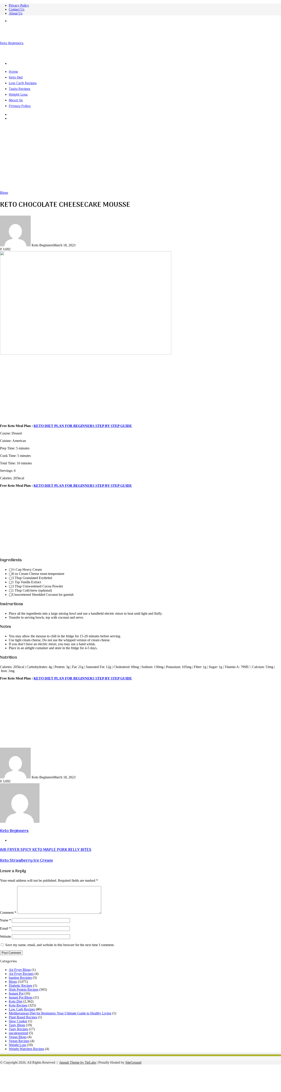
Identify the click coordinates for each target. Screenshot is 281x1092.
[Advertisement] (140, 158)
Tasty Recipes (19, 89)
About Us (15, 13)
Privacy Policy (19, 5)
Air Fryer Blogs (20, 970)
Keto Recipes (18, 1005)
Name (5, 920)
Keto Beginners (14, 831)
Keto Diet (16, 77)
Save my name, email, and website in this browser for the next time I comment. (59, 945)
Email (5, 928)
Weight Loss (18, 95)
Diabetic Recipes (20, 985)
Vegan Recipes (19, 1041)
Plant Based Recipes (23, 1017)
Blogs (4, 192)
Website (5, 936)
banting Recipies (20, 977)
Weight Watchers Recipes (26, 1049)
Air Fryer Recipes (21, 974)
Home (13, 72)
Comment (8, 912)
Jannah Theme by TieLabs (77, 1062)
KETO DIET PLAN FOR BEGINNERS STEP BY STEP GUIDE (83, 426)
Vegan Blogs (18, 1037)
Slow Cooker (18, 1021)
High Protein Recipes (23, 989)
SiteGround (133, 1062)
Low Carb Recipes (23, 83)
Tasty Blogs (17, 1025)
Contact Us (16, 9)
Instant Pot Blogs (20, 997)
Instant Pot (16, 993)
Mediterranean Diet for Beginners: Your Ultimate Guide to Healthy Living (60, 1013)
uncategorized (18, 1033)
